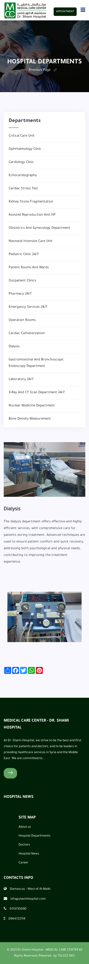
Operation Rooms (22, 320)
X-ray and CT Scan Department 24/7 (37, 392)
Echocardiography (23, 175)
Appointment (65, 11)
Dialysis (14, 346)
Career (23, 863)
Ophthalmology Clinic (25, 149)
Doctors (24, 845)
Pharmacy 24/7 (20, 294)
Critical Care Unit (22, 136)
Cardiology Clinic (21, 162)
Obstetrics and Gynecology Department (39, 228)
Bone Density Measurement (30, 419)
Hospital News (29, 854)
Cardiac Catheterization (27, 333)
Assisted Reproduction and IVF (32, 215)
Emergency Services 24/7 (28, 307)
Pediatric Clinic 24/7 (24, 254)
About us (25, 827)
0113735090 (18, 909)
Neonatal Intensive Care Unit (31, 241)
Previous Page (39, 70)
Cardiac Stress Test (23, 189)
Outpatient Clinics (22, 281)
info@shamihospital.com (28, 899)
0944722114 (16, 919)
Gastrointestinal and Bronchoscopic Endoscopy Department (36, 363)
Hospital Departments (34, 836)
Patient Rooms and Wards (29, 268)
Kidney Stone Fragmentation (31, 202)
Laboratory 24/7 (21, 379)
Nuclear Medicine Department (32, 406)
